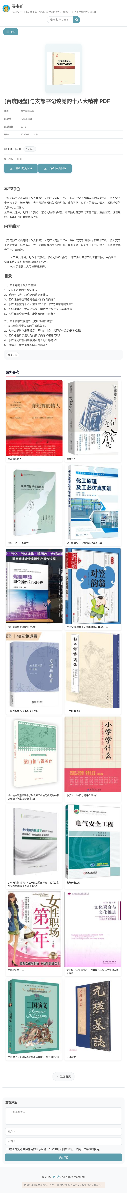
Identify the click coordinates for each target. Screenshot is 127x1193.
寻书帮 (18, 6)
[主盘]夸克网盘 (23, 168)
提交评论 (63, 1157)
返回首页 (65, 1076)
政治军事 (12, 354)
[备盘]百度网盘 (57, 168)
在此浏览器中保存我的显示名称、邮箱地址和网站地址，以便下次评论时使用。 (55, 1149)
